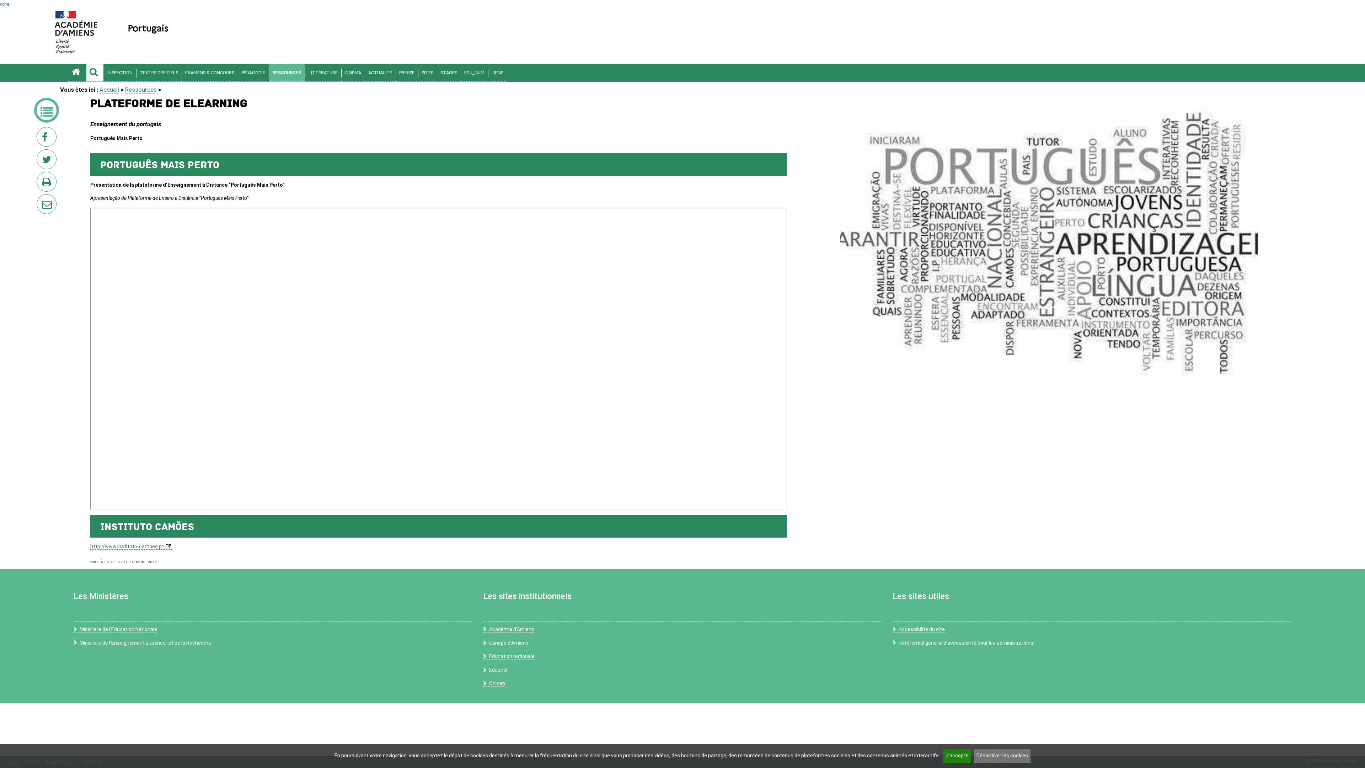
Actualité (380, 72)
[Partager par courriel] (42, 199)
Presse (406, 72)
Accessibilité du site (922, 629)
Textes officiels (159, 72)
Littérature (323, 72)
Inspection (120, 72)
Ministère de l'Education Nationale (118, 629)
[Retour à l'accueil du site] (77, 73)
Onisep (497, 683)
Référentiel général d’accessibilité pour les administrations (966, 643)
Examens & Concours (209, 72)
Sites (427, 72)
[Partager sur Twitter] (48, 161)
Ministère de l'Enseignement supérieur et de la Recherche (145, 643)
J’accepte (957, 755)
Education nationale (512, 656)
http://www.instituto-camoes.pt (127, 546)
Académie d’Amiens (511, 629)
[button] (95, 73)
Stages (448, 72)
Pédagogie (253, 72)
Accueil (109, 89)
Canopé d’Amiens (509, 643)
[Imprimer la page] (48, 184)
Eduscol (498, 670)
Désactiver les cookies (1002, 755)
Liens (497, 72)
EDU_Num (474, 72)
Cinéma (353, 72)
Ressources (286, 72)
